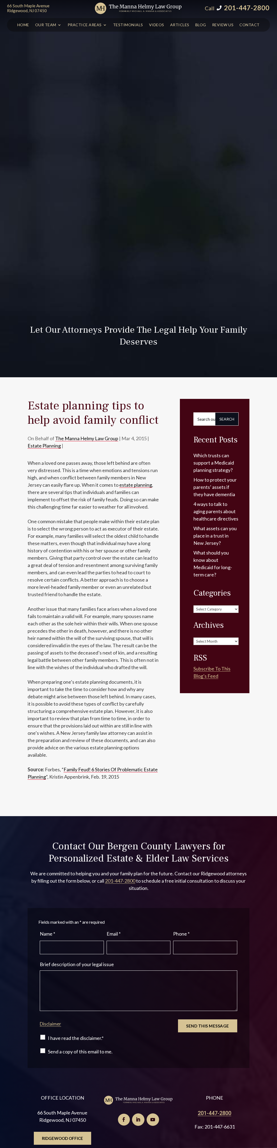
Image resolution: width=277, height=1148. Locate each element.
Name (47, 934)
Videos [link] (156, 25)
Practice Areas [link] (85, 25)
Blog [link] (200, 25)
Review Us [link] (223, 25)
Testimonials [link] (128, 25)
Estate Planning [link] (44, 446)
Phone (181, 934)
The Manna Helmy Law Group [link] (86, 438)
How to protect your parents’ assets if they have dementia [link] (215, 487)
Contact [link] (249, 25)
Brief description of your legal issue (77, 964)
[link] (138, 8)
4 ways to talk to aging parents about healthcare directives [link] (215, 511)
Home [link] (23, 25)
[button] (124, 1120)
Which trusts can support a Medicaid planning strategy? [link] (213, 462)
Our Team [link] (45, 25)
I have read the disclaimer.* (76, 1038)
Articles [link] (179, 25)
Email (114, 934)
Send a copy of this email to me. (80, 1051)
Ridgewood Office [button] (62, 1138)
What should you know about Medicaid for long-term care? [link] (212, 564)
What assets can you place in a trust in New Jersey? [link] (215, 535)
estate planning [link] (135, 485)
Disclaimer (50, 1024)
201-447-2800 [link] (246, 8)
